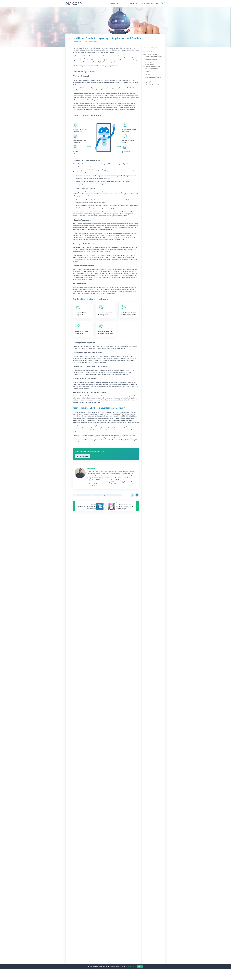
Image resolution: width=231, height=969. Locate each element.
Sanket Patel (91, 469)
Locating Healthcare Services (152, 62)
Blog (143, 3)
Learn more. (132, 966)
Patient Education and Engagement (153, 57)
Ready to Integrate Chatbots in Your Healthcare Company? (152, 81)
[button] (137, 495)
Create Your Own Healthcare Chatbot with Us (154, 85)
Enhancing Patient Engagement (152, 68)
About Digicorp (134, 3)
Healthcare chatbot (96, 495)
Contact (156, 3)
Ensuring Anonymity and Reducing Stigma (153, 70)
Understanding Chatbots (149, 51)
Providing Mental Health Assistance (153, 61)
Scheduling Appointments (151, 59)
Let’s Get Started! (82, 456)
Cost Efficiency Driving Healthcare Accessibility (153, 73)
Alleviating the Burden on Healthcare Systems (153, 78)
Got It (140, 966)
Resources (149, 3)
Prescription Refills (150, 64)
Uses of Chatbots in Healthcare (151, 54)
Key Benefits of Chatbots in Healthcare (152, 66)
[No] (229, 966)
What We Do (114, 3)
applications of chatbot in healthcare (112, 495)
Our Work (124, 3)
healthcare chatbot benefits (83, 495)
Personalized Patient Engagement (153, 75)
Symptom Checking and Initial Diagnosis (154, 56)
